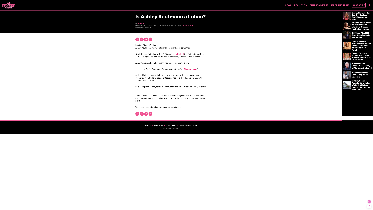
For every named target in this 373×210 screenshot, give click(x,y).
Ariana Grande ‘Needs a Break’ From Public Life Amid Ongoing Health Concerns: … (361, 26)
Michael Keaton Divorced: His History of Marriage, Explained (362, 66)
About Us (148, 125)
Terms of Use (158, 125)
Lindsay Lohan (190, 69)
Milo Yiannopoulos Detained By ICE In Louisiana (360, 75)
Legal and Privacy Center (188, 125)
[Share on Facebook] (137, 39)
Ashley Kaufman (188, 25)
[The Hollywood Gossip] (142, 5)
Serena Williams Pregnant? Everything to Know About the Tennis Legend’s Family (361, 45)
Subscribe (359, 5)
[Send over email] (146, 39)
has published (177, 54)
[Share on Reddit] (150, 39)
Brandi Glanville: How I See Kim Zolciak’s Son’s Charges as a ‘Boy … (361, 16)
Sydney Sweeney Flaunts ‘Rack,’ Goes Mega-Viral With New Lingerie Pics (361, 56)
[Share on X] (142, 39)
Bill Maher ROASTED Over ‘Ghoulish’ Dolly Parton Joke (361, 35)
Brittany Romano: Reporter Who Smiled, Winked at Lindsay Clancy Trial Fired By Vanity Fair (361, 85)
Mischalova (141, 23)
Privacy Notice (171, 125)
